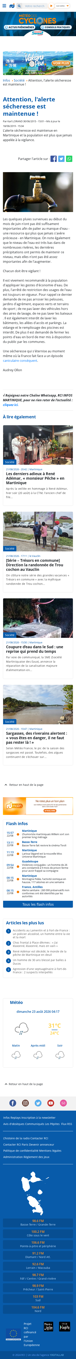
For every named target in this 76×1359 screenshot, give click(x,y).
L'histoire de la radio (16, 1138)
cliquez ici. (11, 405)
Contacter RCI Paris (15, 1144)
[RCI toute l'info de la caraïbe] (12, 5)
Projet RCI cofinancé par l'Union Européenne (29, 1334)
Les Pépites (52, 1124)
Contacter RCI (39, 1138)
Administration (13, 1157)
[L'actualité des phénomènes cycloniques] (20, 27)
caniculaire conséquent (20, 360)
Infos (6, 1117)
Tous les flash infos (38, 904)
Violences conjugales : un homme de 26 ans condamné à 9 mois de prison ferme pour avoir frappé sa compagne (45, 867)
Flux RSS (66, 1124)
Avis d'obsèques (13, 1124)
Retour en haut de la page (26, 785)
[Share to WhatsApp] (69, 159)
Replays (16, 1117)
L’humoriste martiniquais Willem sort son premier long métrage (45, 835)
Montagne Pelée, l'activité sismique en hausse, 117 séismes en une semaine (44, 880)
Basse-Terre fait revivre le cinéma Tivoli (44, 845)
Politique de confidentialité (20, 1150)
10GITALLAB (57, 1355)
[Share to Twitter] (61, 159)
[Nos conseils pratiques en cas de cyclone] (56, 27)
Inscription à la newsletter (38, 1117)
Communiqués (34, 1124)
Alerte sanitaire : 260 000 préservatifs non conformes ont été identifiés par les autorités (45, 893)
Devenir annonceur (41, 1144)
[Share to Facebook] (53, 159)
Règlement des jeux (36, 1157)
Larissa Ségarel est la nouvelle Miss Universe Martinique (42, 855)
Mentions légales (50, 1150)
